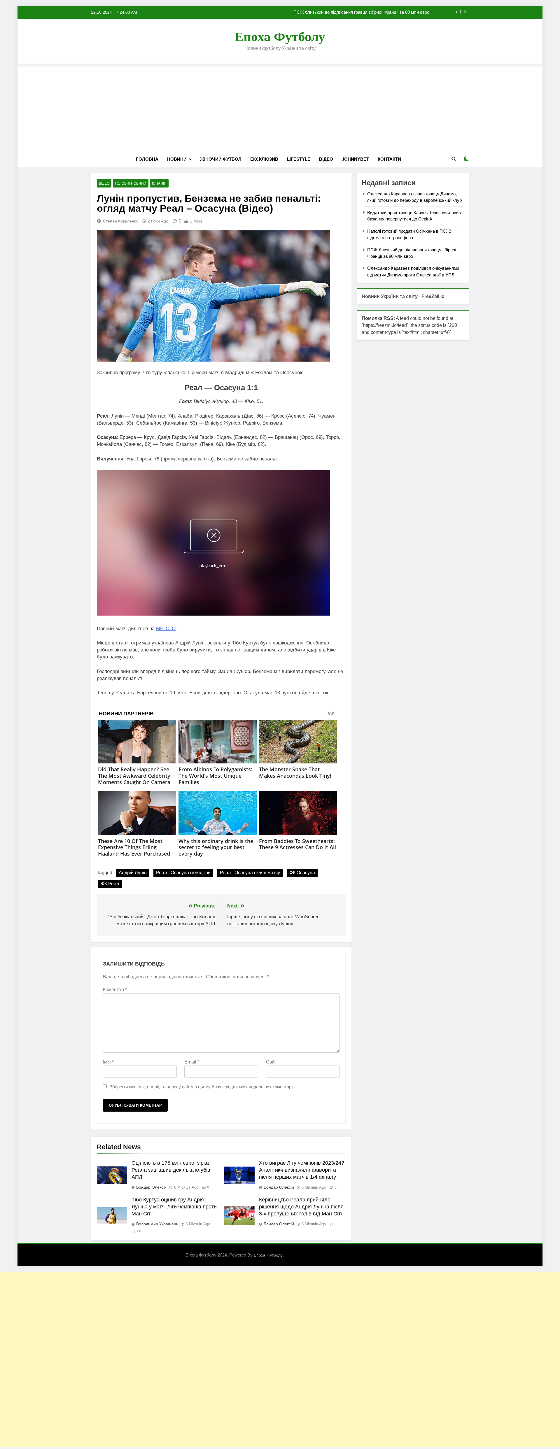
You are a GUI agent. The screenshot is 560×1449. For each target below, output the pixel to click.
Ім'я (108, 1061)
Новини (177, 159)
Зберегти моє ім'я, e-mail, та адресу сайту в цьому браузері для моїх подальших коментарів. (203, 1086)
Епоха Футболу (280, 36)
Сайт (271, 1061)
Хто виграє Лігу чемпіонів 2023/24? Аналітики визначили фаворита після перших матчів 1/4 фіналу (301, 1170)
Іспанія (159, 183)
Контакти (389, 159)
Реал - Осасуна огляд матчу (250, 872)
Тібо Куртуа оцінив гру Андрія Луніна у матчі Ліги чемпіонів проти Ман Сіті (174, 1207)
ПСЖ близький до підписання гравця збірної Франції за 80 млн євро (361, 12)
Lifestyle (298, 159)
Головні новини (130, 183)
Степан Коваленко (120, 221)
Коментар (115, 989)
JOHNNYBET (355, 159)
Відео (326, 159)
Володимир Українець (157, 1224)
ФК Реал (110, 883)
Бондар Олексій (151, 1187)
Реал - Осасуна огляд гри (183, 872)
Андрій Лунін (133, 872)
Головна (147, 159)
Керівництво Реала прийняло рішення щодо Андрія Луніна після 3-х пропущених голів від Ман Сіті (301, 1207)
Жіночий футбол (221, 159)
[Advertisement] (280, 107)
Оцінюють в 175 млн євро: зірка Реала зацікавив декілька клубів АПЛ (171, 1170)
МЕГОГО (166, 628)
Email (191, 1061)
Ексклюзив (264, 159)
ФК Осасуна (302, 872)
